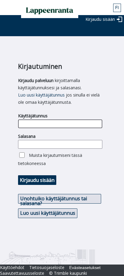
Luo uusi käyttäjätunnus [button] (47, 213)
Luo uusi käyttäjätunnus (41, 95)
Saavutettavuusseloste (22, 273)
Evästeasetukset (85, 267)
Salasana (27, 136)
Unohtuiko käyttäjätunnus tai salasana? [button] (53, 199)
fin (117, 8)
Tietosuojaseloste (46, 267)
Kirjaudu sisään (100, 19)
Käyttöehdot (12, 267)
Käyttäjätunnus (33, 116)
